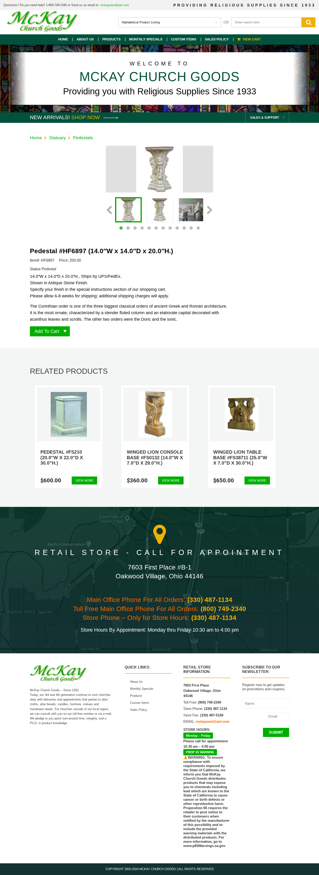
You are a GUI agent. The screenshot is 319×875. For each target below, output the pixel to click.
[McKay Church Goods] (43, 22)
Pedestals (83, 137)
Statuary (57, 137)
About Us (85, 39)
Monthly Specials (145, 39)
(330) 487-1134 (209, 599)
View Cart (252, 39)
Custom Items (183, 39)
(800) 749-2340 (223, 608)
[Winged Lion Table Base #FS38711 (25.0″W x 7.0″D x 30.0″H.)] (242, 414)
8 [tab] (170, 228)
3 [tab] (135, 228)
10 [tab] (184, 228)
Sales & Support (264, 117)
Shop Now (86, 117)
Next (209, 210)
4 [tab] (142, 228)
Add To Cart (47, 331)
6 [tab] (156, 228)
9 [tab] (177, 228)
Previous (109, 210)
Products (111, 39)
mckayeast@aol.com (114, 5)
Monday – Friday (198, 735)
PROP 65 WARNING (200, 752)
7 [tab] (163, 228)
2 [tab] (128, 228)
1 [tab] (121, 228)
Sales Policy (217, 39)
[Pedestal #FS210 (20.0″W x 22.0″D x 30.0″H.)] (69, 414)
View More (84, 480)
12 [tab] (198, 228)
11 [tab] (191, 228)
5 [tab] (149, 228)
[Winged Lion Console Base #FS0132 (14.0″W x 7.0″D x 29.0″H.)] (155, 414)
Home (63, 39)
